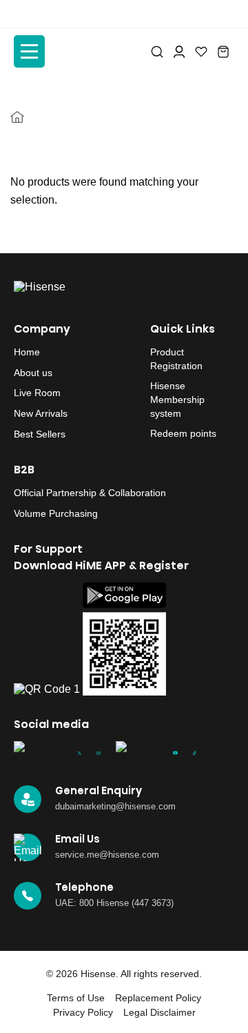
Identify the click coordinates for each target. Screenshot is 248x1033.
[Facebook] (38, 753)
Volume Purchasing (56, 513)
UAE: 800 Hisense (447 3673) (114, 903)
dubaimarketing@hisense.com (115, 806)
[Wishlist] (201, 52)
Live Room (37, 392)
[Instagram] (98, 753)
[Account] (179, 52)
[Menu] (29, 51)
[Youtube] (175, 753)
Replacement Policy (158, 997)
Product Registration (176, 358)
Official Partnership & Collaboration (90, 492)
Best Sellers (39, 434)
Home (27, 351)
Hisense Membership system (177, 399)
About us (33, 372)
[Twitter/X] (79, 753)
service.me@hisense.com (107, 854)
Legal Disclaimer (159, 1012)
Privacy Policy (83, 1012)
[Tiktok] (194, 753)
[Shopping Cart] (223, 52)
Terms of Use (76, 997)
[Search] (157, 52)
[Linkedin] (137, 753)
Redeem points (183, 433)
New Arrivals (41, 413)
